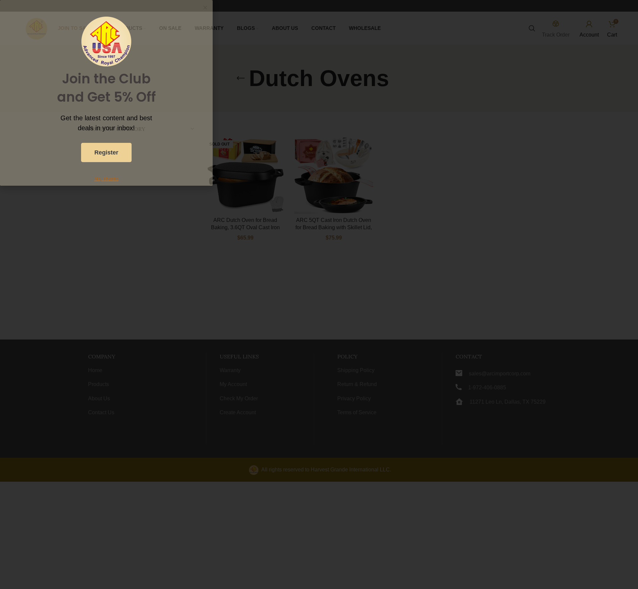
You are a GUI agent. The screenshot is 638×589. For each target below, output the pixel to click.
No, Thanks (106, 178)
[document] (319, 294)
